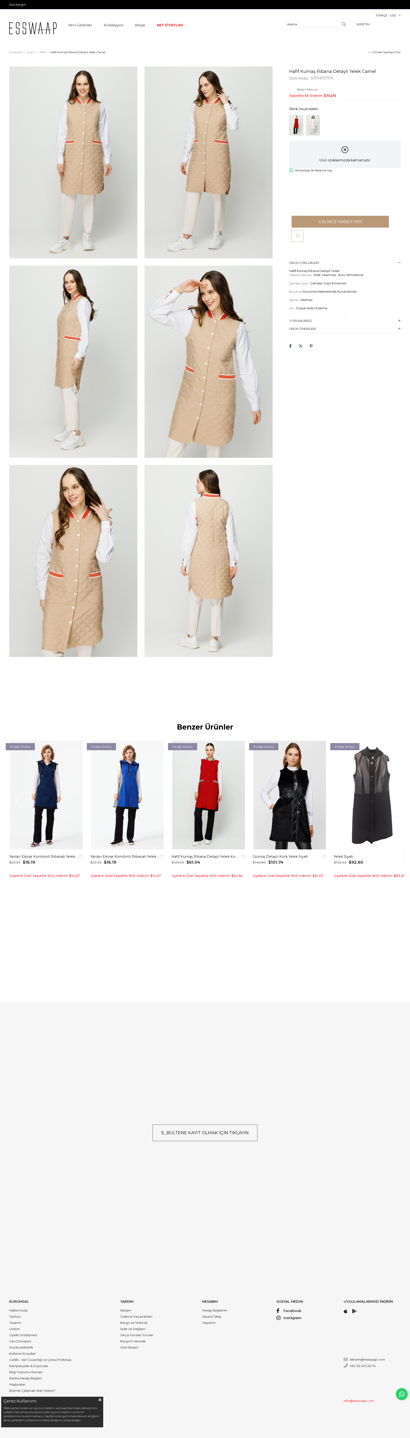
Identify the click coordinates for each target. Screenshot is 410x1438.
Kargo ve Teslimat (134, 1323)
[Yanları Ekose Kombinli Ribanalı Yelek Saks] (127, 795)
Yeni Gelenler (80, 25)
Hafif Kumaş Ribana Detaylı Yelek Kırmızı (206, 856)
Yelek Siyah (343, 856)
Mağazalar (17, 1384)
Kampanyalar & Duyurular (28, 1366)
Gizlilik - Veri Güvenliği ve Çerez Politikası (40, 1360)
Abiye (140, 25)
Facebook (292, 1311)
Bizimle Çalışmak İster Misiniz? (32, 1390)
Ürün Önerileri (302, 329)
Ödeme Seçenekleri (136, 1316)
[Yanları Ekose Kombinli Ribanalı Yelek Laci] (46, 795)
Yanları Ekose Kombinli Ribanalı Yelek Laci (44, 856)
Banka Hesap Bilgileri (25, 1378)
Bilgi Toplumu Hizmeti (25, 1372)
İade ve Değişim (132, 1329)
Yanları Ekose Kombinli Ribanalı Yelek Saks (125, 856)
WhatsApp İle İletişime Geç (313, 170)
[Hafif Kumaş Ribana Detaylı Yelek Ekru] (313, 125)
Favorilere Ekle (81, 856)
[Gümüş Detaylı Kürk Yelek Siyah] (290, 795)
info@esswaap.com (359, 1401)
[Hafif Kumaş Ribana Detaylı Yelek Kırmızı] (296, 125)
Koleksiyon (113, 25)
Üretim (14, 1329)
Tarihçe (15, 1316)
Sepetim (209, 1323)
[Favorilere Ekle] (297, 236)
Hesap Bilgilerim (214, 1310)
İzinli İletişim (129, 1347)
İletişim (125, 1310)
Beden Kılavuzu (307, 89)
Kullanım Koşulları (22, 1353)
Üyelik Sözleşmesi (23, 1335)
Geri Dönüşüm (20, 1341)
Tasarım (15, 1323)
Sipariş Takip (211, 1316)
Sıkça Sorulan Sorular (136, 1335)
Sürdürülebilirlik (21, 1347)
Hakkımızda (18, 1310)
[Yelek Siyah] (371, 795)
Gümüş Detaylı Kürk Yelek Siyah (280, 856)
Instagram (292, 1318)
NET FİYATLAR (170, 25)
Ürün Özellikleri (304, 263)
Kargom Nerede (133, 1341)
